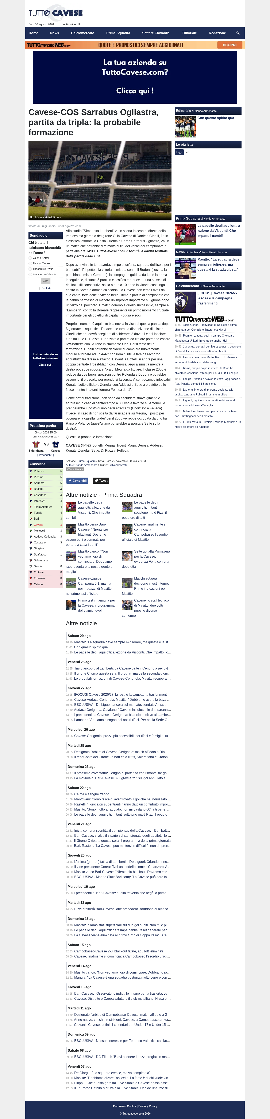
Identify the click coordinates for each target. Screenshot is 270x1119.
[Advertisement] (208, 185)
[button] (45, 281)
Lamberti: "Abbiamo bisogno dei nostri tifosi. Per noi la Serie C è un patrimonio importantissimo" (145, 720)
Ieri (187, 152)
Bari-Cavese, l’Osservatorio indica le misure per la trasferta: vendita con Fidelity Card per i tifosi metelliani (153, 993)
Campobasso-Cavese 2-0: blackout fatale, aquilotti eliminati (118, 951)
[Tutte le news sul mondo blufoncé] (55, 12)
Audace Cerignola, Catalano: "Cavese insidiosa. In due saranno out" (125, 710)
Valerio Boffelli (41, 257)
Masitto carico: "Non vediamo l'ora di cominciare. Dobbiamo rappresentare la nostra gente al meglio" (89, 561)
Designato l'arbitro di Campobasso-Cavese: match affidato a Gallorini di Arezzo (133, 1014)
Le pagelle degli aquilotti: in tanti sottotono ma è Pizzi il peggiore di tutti (127, 814)
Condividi (79, 480)
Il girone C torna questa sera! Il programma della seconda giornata (123, 673)
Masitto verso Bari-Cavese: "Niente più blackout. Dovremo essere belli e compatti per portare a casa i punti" (87, 534)
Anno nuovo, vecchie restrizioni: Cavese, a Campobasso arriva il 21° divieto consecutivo (140, 1019)
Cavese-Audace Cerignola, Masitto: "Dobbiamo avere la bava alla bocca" (129, 699)
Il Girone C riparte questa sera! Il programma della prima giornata (122, 840)
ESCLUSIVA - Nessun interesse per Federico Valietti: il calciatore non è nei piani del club (140, 1041)
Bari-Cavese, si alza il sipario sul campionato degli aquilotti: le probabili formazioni (135, 835)
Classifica (37, 464)
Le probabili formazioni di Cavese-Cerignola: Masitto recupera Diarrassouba (131, 678)
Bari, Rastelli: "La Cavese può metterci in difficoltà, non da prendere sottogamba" (134, 845)
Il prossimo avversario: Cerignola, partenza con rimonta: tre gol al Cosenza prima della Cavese (144, 773)
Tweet (103, 480)
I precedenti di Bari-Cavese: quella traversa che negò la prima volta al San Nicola (135, 893)
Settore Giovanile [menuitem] (156, 33)
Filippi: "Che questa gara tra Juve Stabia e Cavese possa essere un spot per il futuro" (137, 1083)
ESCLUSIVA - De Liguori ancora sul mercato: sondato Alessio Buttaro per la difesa (135, 704)
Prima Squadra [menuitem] (118, 33)
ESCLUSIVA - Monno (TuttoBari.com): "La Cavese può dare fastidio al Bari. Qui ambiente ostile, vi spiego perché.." (159, 877)
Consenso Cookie (124, 1106)
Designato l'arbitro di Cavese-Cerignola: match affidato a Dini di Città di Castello (134, 752)
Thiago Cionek (41, 263)
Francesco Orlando (44, 274)
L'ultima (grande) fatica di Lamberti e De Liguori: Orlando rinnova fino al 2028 (131, 862)
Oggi (179, 152)
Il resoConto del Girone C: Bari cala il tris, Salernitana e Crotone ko (124, 757)
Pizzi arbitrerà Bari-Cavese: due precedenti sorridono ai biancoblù (123, 909)
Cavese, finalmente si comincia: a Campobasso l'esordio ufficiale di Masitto (130, 956)
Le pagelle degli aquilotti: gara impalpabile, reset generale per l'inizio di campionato (136, 930)
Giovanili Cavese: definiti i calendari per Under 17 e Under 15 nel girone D (129, 1025)
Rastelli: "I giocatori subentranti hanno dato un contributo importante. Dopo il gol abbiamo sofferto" (147, 804)
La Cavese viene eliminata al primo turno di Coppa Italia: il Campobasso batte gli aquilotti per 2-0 (146, 935)
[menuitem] (238, 33)
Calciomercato (187, 286)
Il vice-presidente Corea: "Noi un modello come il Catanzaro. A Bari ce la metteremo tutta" (140, 867)
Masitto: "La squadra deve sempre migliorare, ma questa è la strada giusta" (130, 642)
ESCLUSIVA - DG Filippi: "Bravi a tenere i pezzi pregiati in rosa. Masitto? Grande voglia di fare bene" (149, 1057)
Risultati (46, 288)
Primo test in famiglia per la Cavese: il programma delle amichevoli (96, 605)
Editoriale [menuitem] (189, 33)
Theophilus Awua (43, 268)
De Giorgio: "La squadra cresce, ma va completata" (112, 1073)
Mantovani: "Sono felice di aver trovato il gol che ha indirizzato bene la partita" (132, 799)
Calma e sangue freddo (91, 794)
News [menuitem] (54, 33)
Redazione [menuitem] (217, 33)
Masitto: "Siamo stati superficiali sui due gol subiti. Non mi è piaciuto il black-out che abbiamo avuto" (148, 925)
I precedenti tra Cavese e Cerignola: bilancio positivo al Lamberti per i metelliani (133, 715)
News (180, 252)
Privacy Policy (147, 1106)
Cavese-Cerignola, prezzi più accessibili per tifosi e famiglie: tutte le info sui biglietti (136, 736)
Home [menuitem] (33, 33)
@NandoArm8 (118, 465)
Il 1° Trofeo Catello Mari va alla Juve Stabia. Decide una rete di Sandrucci (129, 1088)
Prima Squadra (86, 461)
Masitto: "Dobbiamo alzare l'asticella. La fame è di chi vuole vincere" (125, 1078)
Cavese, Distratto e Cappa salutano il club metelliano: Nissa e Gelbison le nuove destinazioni (144, 998)
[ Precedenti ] (45, 454)
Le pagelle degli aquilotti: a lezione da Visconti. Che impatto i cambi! (125, 652)
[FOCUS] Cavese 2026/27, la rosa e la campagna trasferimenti (120, 694)
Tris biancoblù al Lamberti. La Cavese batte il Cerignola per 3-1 (121, 668)
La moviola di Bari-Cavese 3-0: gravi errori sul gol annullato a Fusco (125, 778)
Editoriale (183, 111)
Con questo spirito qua (91, 647)
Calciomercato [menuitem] (82, 33)
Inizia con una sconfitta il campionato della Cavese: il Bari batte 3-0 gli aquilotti (132, 830)
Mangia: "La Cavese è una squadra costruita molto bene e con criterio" (126, 977)
